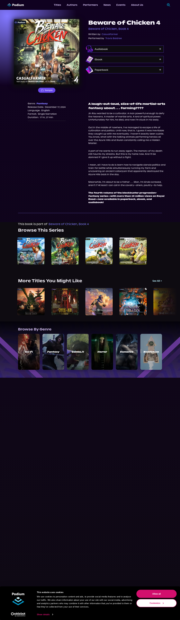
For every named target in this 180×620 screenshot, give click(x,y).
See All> (157, 280)
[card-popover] (31, 251)
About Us (137, 5)
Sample (49, 90)
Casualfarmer (110, 34)
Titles (57, 5)
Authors (72, 5)
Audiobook (101, 49)
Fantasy (42, 103)
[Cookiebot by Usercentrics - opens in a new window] (18, 614)
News (107, 5)
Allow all (156, 594)
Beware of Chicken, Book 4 (108, 29)
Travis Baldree (113, 38)
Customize (155, 603)
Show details (43, 614)
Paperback (101, 69)
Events (120, 5)
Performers (90, 5)
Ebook (98, 59)
